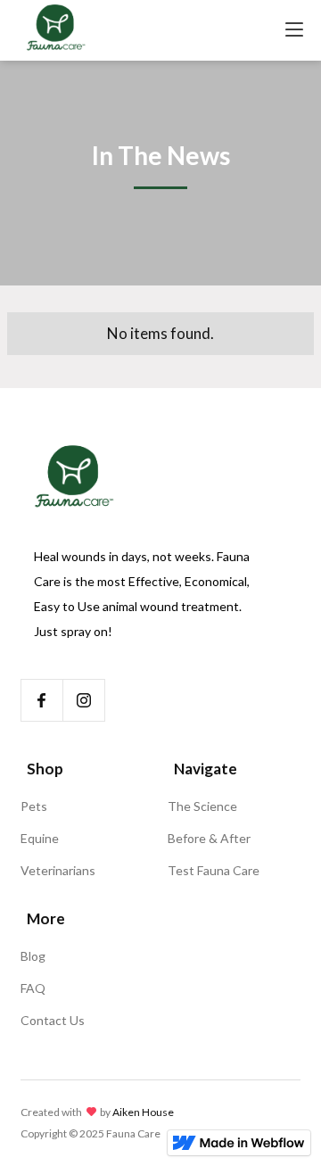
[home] (55, 30)
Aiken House (143, 1112)
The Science (202, 806)
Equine (40, 838)
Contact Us (53, 1020)
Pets (34, 806)
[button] (294, 30)
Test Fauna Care (213, 870)
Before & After (209, 838)
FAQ (33, 988)
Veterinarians (58, 870)
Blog (33, 955)
